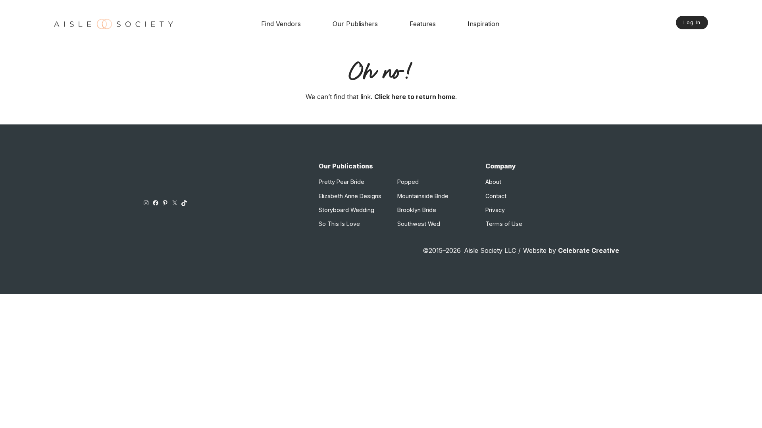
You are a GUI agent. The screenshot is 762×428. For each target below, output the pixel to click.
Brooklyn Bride (416, 209)
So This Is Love (339, 223)
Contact (495, 196)
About (493, 181)
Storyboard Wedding (346, 209)
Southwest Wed (418, 223)
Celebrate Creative (588, 250)
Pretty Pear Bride (341, 181)
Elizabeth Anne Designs (350, 196)
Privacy (495, 209)
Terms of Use (503, 223)
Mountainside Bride (422, 196)
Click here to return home (414, 97)
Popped (408, 181)
